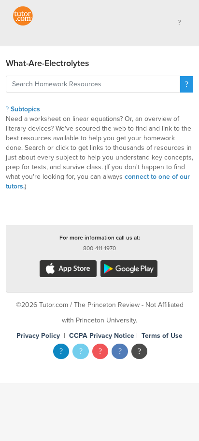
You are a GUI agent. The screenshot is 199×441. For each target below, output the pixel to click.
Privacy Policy (38, 336)
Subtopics (24, 109)
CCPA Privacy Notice (101, 336)
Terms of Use (162, 336)
